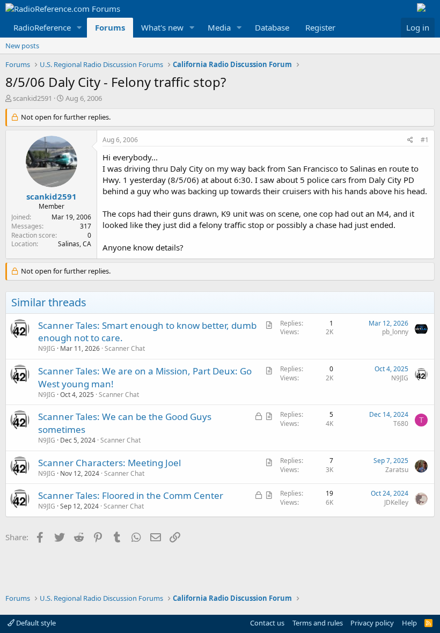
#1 (425, 139)
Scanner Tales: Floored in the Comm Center (130, 495)
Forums (110, 27)
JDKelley (396, 502)
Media (219, 27)
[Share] (410, 140)
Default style (35, 623)
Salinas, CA (74, 243)
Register (320, 27)
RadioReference (42, 27)
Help (409, 623)
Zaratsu (396, 469)
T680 (400, 423)
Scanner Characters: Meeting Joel (109, 463)
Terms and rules (317, 623)
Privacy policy (372, 623)
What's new (162, 27)
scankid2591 (32, 98)
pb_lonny (395, 331)
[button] (79, 28)
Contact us (267, 623)
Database (272, 27)
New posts (22, 45)
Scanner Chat (125, 348)
